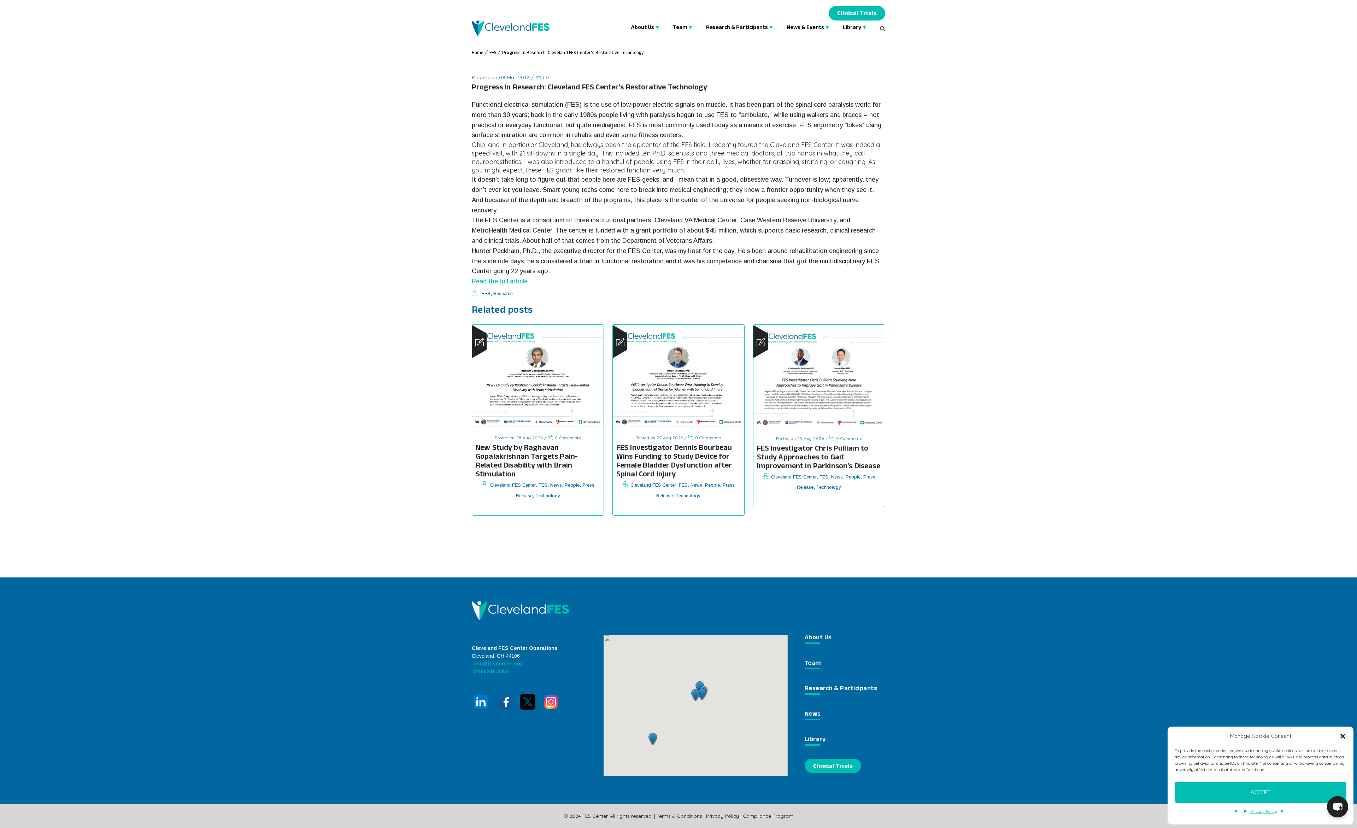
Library (852, 28)
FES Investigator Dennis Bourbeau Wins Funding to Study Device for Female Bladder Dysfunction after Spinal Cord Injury (674, 462)
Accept (1260, 792)
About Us (642, 28)
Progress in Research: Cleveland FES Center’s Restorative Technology (573, 53)
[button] (1342, 736)
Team (680, 28)
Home (478, 53)
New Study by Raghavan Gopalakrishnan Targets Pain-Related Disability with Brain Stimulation (527, 462)
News (556, 485)
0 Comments (567, 437)
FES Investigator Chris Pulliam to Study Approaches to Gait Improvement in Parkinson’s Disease (818, 458)
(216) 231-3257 (490, 671)
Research (503, 293)
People (572, 485)
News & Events (805, 28)
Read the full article (500, 281)
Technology (547, 495)
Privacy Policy (1263, 811)
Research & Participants (737, 28)
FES (493, 53)
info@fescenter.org (497, 663)
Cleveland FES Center (513, 485)
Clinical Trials (857, 14)
